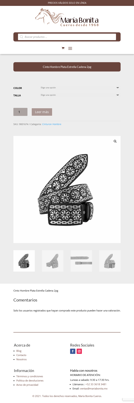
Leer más (42, 112)
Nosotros (21, 359)
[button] (115, 141)
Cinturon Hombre (51, 124)
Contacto (21, 355)
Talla (17, 95)
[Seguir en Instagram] (79, 351)
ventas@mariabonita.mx (94, 388)
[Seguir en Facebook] (72, 351)
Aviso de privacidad (27, 384)
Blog (18, 350)
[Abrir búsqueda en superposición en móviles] (67, 37)
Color (17, 88)
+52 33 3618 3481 (96, 384)
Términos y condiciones (29, 376)
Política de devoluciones (29, 380)
